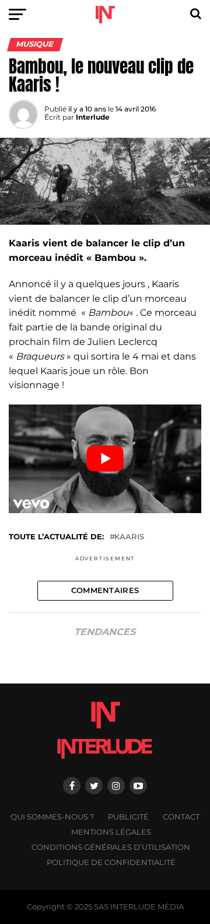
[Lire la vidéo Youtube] (105, 459)
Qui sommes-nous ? (52, 817)
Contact (181, 817)
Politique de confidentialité (111, 862)
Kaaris (129, 537)
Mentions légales (111, 832)
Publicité (128, 817)
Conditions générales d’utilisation (111, 847)
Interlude (93, 117)
